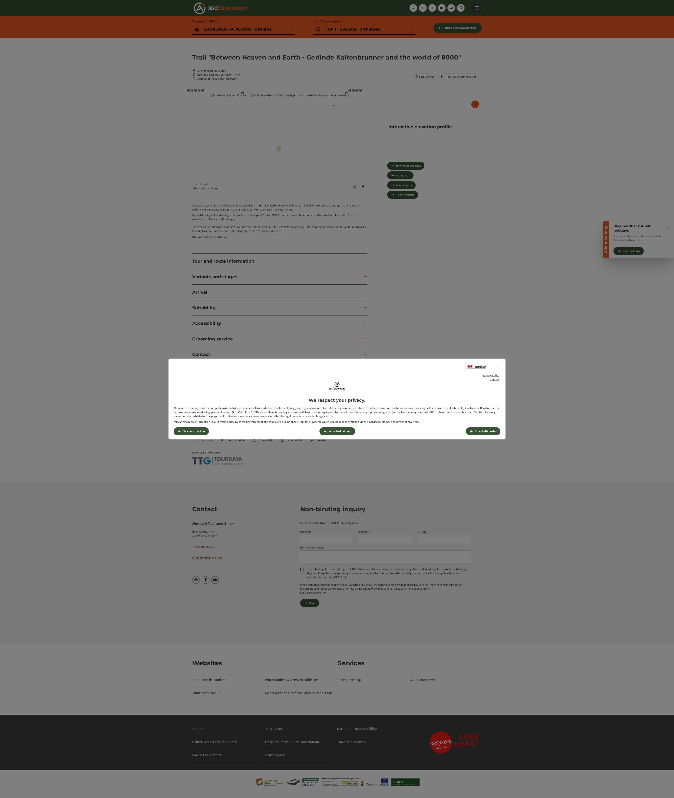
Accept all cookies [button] (486, 431)
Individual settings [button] (340, 431)
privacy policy (491, 375)
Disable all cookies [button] (194, 431)
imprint (494, 379)
